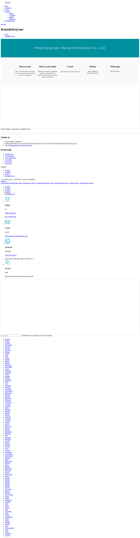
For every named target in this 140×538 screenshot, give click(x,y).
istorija (11, 13)
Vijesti (7, 10)
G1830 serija (9, 154)
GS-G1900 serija (10, 158)
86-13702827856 (10, 217)
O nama (7, 11)
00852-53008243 (10, 213)
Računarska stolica (29, 183)
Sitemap (3, 181)
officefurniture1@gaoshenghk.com (20, 145)
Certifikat (12, 15)
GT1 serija (8, 160)
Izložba (11, 17)
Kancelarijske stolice (61, 183)
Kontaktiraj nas (10, 21)
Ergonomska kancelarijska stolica (11, 183)
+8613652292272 (11, 255)
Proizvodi (8, 8)
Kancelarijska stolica (86, 183)
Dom (6, 6)
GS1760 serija (9, 156)
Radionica (12, 19)
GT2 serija (8, 161)
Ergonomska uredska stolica (45, 183)
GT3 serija (8, 163)
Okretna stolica (74, 183)
